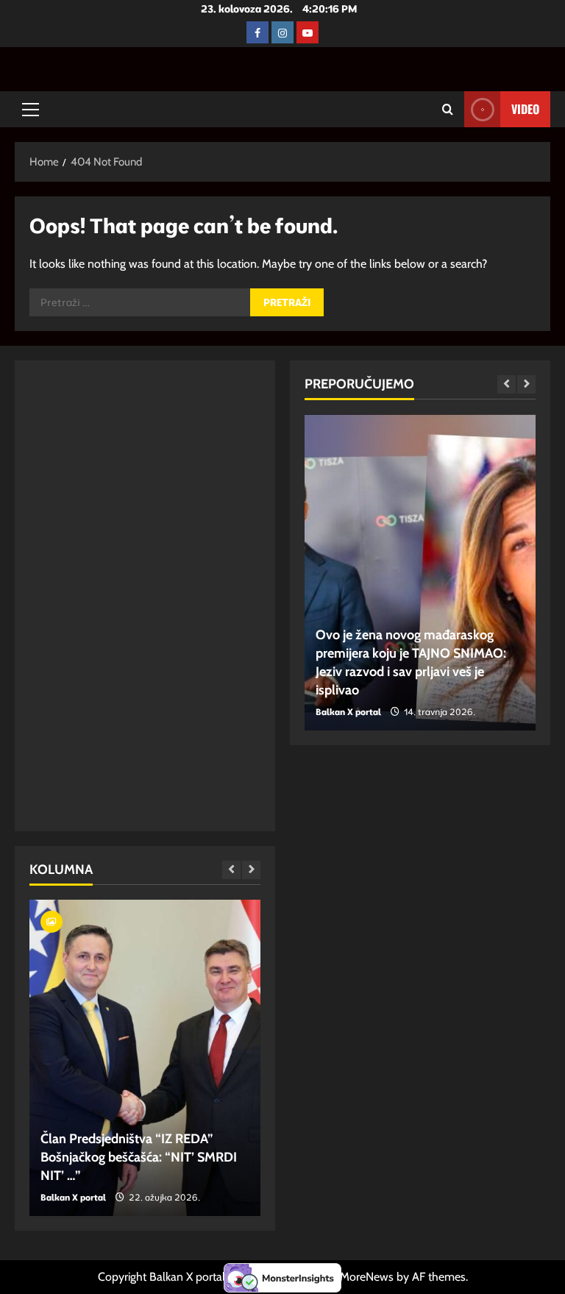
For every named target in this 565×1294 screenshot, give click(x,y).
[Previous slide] (231, 870)
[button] (30, 109)
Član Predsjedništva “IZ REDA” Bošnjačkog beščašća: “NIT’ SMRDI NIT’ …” (138, 1157)
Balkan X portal (73, 1197)
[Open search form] (447, 109)
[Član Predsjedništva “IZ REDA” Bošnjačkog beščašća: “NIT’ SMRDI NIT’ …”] (144, 1058)
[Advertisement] (98, 596)
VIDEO (525, 109)
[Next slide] (251, 870)
